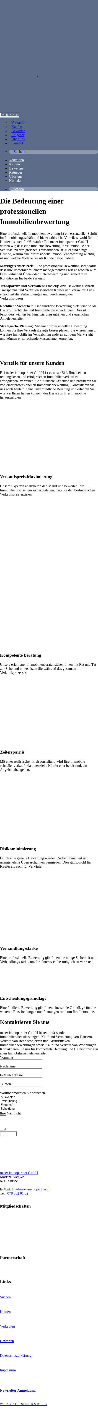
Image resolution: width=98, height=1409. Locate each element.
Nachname (7, 1066)
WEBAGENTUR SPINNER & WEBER (23, 1404)
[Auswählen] (17, 1097)
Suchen (5, 1297)
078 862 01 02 (10, 115)
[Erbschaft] (17, 1105)
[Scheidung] (17, 1109)
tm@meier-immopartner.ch (31, 1189)
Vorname (6, 1057)
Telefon (5, 1084)
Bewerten (7, 1341)
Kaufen (5, 1312)
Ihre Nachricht (10, 1113)
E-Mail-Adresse (11, 1075)
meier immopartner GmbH (19, 1173)
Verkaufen (7, 1326)
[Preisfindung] (17, 1101)
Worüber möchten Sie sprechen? (23, 1093)
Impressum (8, 1370)
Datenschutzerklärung (15, 1355)
